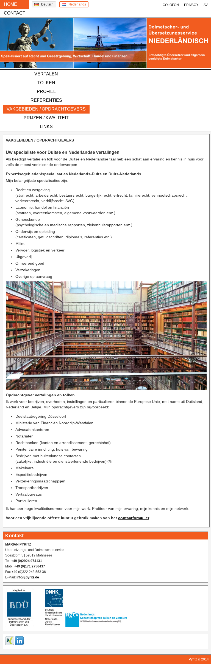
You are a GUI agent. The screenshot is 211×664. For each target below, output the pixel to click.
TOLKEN (46, 82)
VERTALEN (46, 74)
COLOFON (171, 5)
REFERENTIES (46, 100)
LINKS (46, 126)
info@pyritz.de (27, 577)
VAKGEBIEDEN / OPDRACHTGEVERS (46, 109)
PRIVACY (191, 5)
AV (206, 5)
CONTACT (14, 13)
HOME (10, 4)
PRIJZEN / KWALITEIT (46, 117)
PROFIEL (46, 91)
